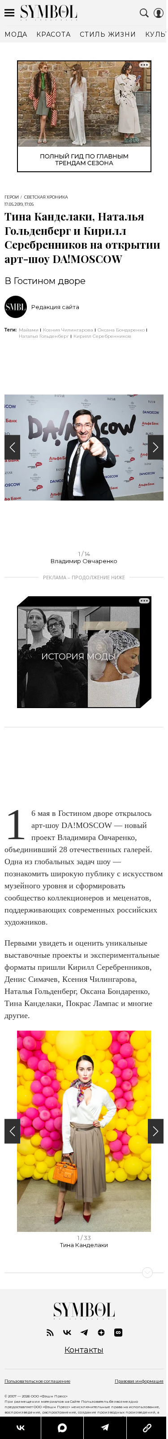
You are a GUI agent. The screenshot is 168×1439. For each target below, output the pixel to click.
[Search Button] (144, 13)
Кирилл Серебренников (102, 336)
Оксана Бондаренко (121, 330)
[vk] (67, 1333)
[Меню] (9, 13)
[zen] (101, 1333)
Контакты (84, 1350)
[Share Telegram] (104, 1428)
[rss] (50, 1333)
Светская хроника (46, 197)
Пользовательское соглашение (37, 1381)
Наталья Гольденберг (44, 336)
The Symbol (49, 13)
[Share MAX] (62, 1428)
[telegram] (84, 1333)
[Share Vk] (20, 1428)
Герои (11, 197)
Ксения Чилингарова (68, 330)
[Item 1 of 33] (84, 1131)
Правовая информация (139, 1381)
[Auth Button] (159, 13)
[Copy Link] (147, 1428)
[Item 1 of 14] (84, 447)
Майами (29, 330)
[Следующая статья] (84, 1272)
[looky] (118, 1333)
